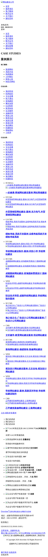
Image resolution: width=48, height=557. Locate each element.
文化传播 (9, 96)
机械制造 (9, 128)
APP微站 (9, 77)
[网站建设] (7, 2)
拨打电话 (4, 552)
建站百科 (9, 18)
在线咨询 (12, 552)
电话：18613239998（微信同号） (14, 518)
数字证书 (9, 14)
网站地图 (20, 548)
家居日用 (9, 123)
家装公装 (9, 79)
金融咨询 (9, 113)
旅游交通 (9, 120)
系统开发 (9, 72)
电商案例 (9, 74)
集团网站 (9, 69)
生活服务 (9, 111)
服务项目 (9, 9)
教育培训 (9, 118)
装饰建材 (9, 101)
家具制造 (9, 108)
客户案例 (9, 11)
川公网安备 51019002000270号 (33, 533)
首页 (7, 6)
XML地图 (28, 548)
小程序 (8, 133)
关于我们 (9, 16)
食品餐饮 (9, 125)
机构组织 (9, 94)
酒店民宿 (9, 91)
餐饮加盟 (9, 103)
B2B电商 (9, 106)
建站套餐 (9, 46)
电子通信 (9, 99)
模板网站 (9, 130)
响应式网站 (10, 82)
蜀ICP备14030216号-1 (9, 533)
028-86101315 (6, 526)
